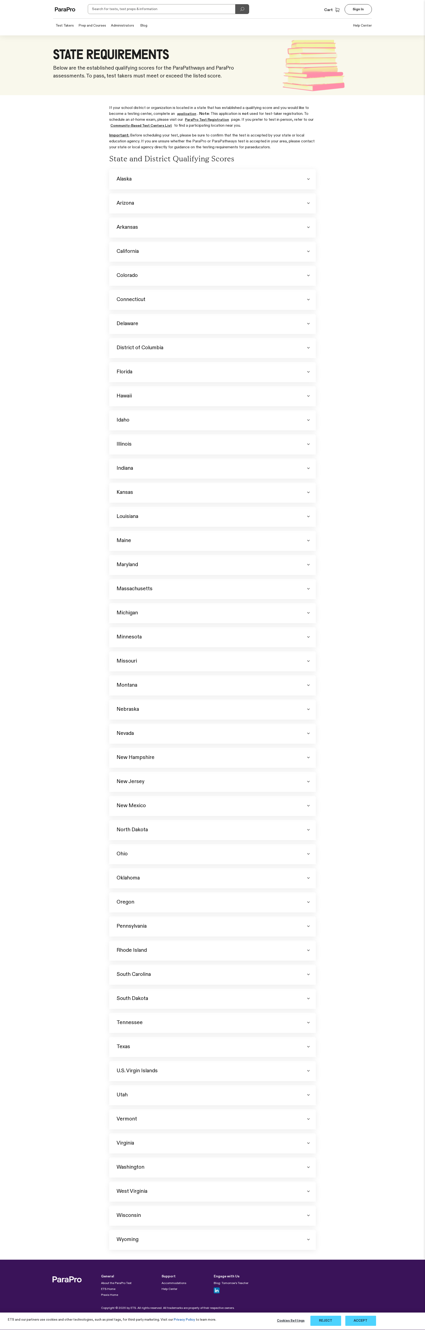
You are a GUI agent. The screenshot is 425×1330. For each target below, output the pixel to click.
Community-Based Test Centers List (141, 125)
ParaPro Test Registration (207, 119)
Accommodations (174, 1283)
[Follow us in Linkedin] (217, 1290)
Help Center (362, 25)
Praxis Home (109, 1295)
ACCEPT (361, 1320)
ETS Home (108, 1289)
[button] (332, 10)
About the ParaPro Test (116, 1283)
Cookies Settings (290, 1320)
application (186, 114)
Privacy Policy (184, 1319)
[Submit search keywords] (242, 9)
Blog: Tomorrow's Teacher (231, 1283)
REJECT (325, 1320)
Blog (143, 25)
